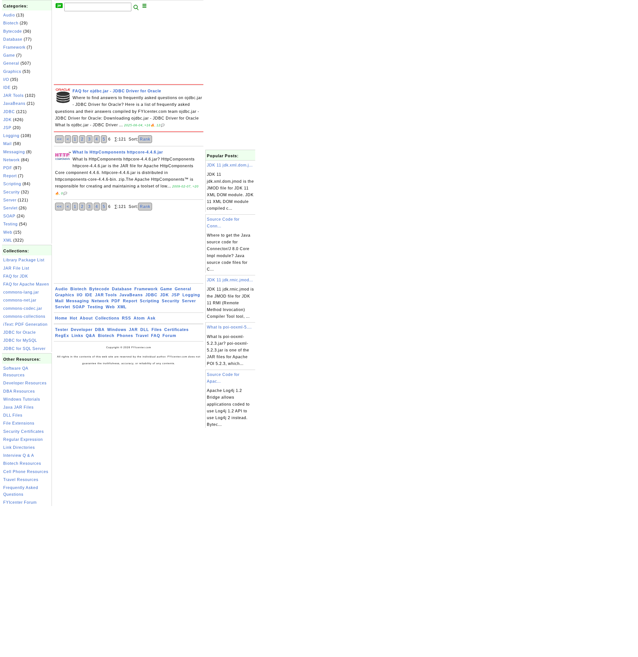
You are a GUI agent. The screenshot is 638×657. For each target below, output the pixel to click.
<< (59, 139)
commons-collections (24, 316)
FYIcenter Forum (20, 502)
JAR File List (16, 268)
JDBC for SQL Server (24, 348)
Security (11, 192)
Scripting (12, 184)
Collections (107, 318)
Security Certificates (23, 431)
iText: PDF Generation (25, 324)
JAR (133, 330)
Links (77, 335)
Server (9, 200)
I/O (6, 79)
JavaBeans (14, 103)
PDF (7, 168)
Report (10, 176)
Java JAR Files (18, 407)
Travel (142, 335)
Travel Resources (20, 480)
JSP (7, 128)
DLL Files (12, 415)
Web (7, 232)
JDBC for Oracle (19, 332)
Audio (9, 15)
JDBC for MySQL (20, 340)
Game (9, 55)
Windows (116, 330)
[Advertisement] (27, 582)
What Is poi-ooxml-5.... (229, 327)
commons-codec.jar (22, 308)
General (11, 63)
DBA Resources (19, 391)
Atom (139, 318)
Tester (61, 330)
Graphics (12, 71)
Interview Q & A (18, 455)
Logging (11, 136)
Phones (125, 335)
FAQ (155, 335)
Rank (145, 139)
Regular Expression (23, 439)
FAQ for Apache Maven (26, 284)
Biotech (10, 23)
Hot (73, 318)
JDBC (9, 112)
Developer (81, 330)
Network (11, 160)
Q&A (90, 335)
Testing (10, 224)
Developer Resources (25, 383)
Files (157, 330)
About (86, 318)
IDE (7, 87)
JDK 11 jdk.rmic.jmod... (230, 280)
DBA (100, 330)
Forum (169, 335)
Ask (151, 318)
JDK (7, 120)
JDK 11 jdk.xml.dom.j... (230, 165)
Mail (7, 144)
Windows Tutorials (21, 399)
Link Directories (19, 447)
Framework (14, 47)
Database (12, 39)
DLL (144, 330)
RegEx (62, 335)
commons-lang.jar (21, 292)
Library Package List (23, 260)
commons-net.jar (19, 300)
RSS (126, 318)
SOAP (9, 216)
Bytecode (12, 31)
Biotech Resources (22, 463)
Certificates (176, 330)
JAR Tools (13, 95)
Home (61, 318)
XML (7, 240)
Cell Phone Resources (25, 472)
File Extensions (18, 423)
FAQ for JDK (15, 276)
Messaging (14, 152)
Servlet (10, 208)
